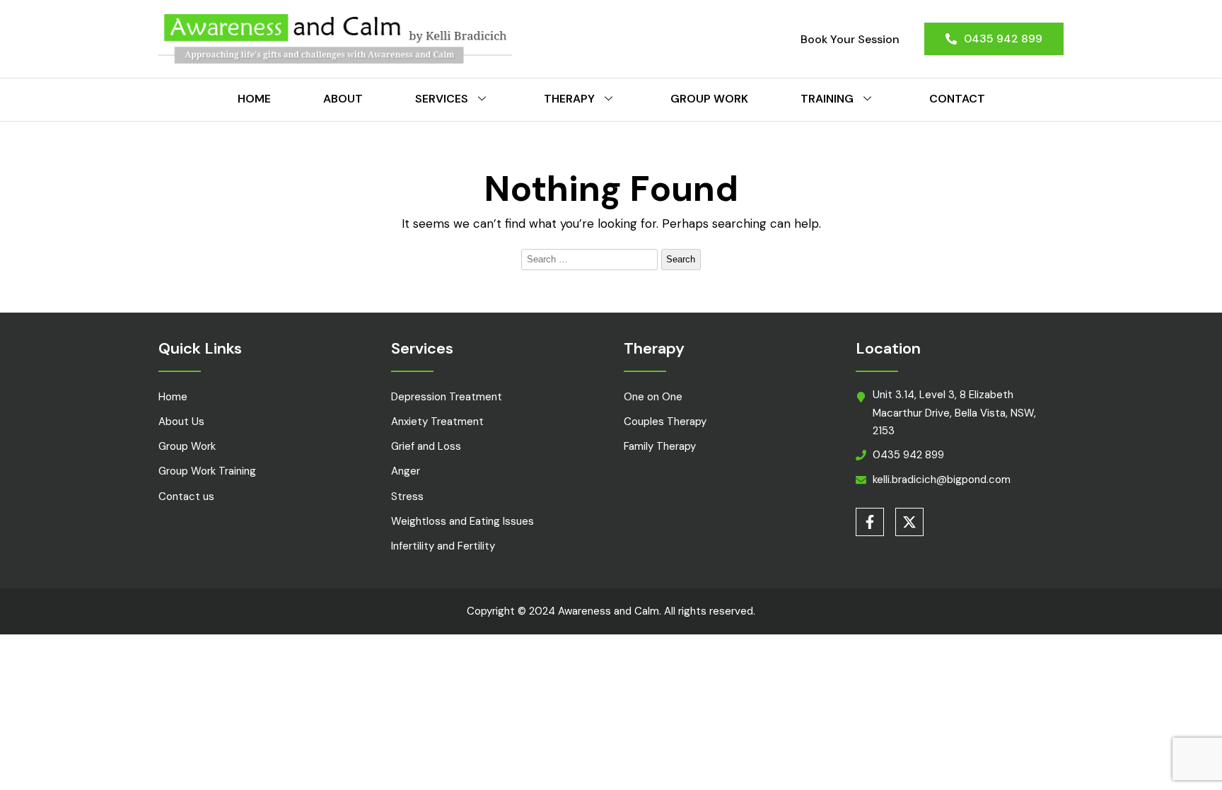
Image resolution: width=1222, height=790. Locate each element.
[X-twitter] (909, 522)
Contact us (186, 496)
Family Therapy (660, 446)
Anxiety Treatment (437, 421)
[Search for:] (591, 258)
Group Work (709, 98)
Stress (407, 496)
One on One (653, 397)
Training (827, 98)
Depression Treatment (446, 397)
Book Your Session (850, 39)
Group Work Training (207, 471)
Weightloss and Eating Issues (462, 521)
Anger (405, 471)
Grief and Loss (426, 446)
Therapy (569, 98)
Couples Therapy (665, 421)
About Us (181, 421)
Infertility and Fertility (443, 546)
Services (441, 98)
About (343, 98)
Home (254, 98)
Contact (957, 98)
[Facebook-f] (870, 522)
